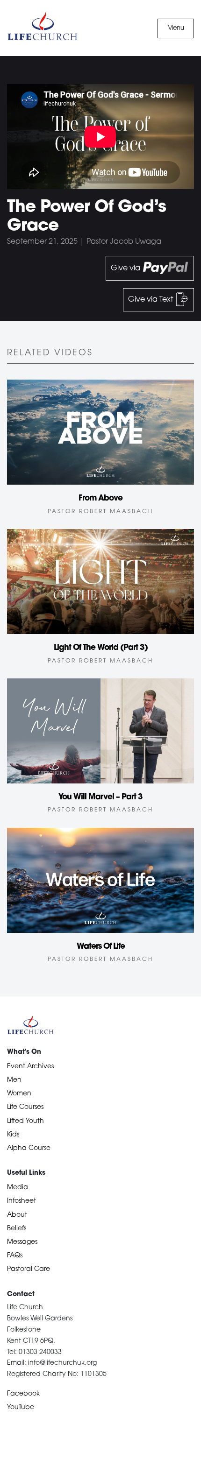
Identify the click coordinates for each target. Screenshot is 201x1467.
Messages (22, 1242)
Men (14, 1080)
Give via (126, 268)
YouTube (20, 1407)
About (17, 1215)
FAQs (14, 1255)
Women (19, 1093)
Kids (13, 1134)
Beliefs (16, 1228)
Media (17, 1187)
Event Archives (30, 1066)
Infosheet (21, 1201)
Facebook (23, 1393)
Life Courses (25, 1107)
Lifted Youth (25, 1121)
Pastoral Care (28, 1269)
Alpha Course (28, 1148)
